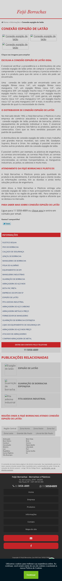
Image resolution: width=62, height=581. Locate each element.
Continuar (31, 575)
